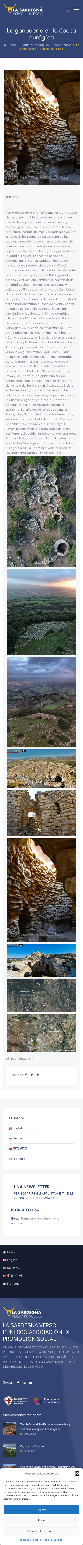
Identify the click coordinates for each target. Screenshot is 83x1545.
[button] (77, 1473)
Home (12, 45)
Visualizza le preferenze (41, 1531)
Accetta (41, 1510)
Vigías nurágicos (32, 1446)
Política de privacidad (51, 1539)
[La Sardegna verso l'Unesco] (24, 9)
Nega (41, 1520)
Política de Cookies (28, 1539)
